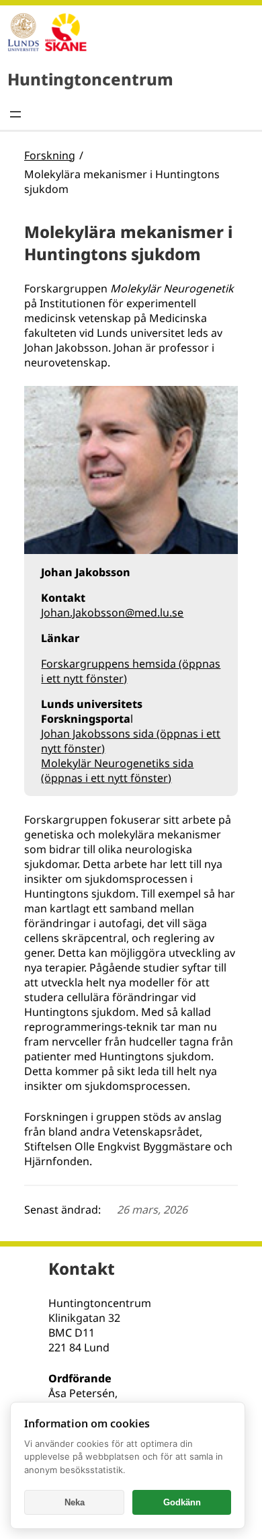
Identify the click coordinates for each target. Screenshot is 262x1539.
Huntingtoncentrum (90, 79)
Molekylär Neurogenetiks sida (117, 763)
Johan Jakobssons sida (99, 733)
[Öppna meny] (15, 114)
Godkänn (182, 1502)
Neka (74, 1502)
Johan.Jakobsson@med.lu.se (112, 612)
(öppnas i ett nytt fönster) (106, 778)
